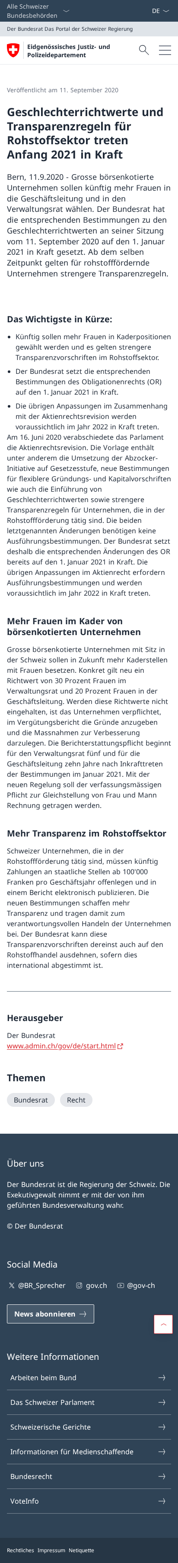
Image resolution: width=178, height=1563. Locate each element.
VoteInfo (24, 1501)
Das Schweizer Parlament (52, 1402)
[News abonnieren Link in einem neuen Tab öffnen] (148, 11)
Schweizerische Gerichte (50, 1427)
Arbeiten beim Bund (43, 1377)
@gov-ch (141, 1285)
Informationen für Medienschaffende (72, 1451)
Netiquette (81, 1550)
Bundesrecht (31, 1476)
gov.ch (96, 1285)
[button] (163, 1324)
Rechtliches (20, 1550)
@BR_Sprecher (42, 1285)
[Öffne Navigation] (165, 50)
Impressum (51, 1550)
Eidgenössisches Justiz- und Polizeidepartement (68, 50)
